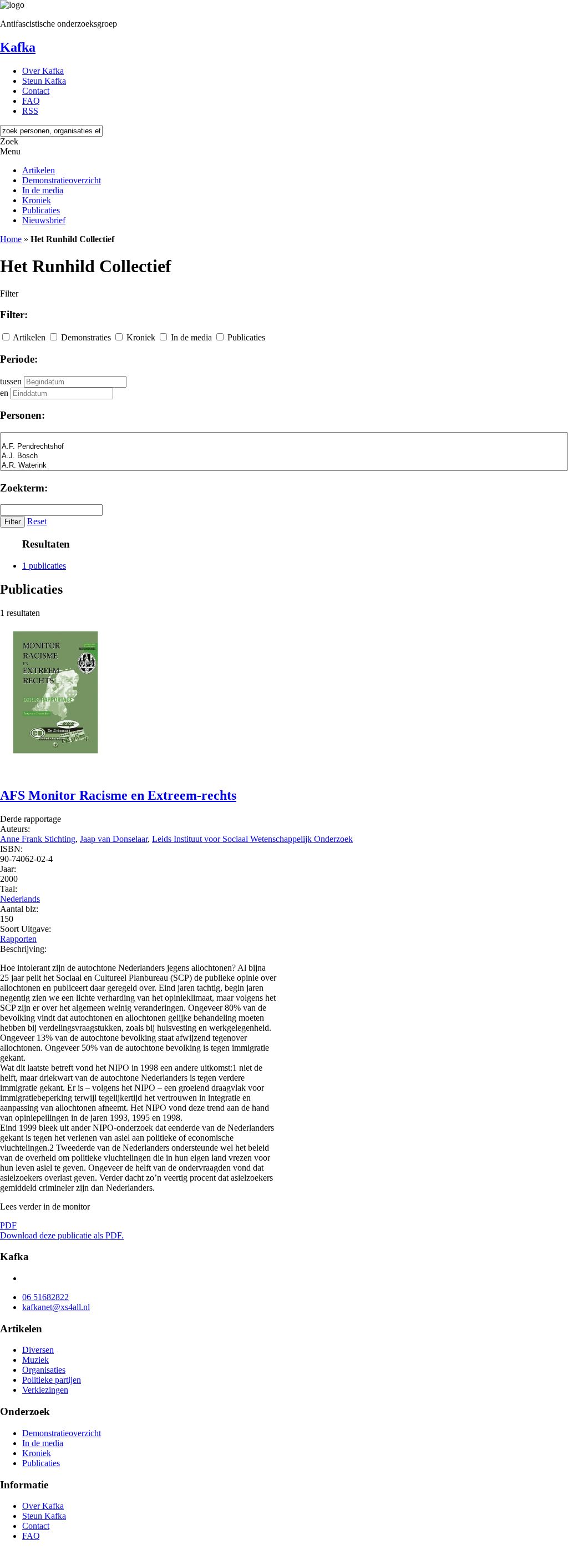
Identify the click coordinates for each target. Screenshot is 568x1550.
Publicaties (41, 210)
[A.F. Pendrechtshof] (284, 447)
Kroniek (36, 200)
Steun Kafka (44, 81)
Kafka (18, 47)
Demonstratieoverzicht (61, 180)
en (4, 393)
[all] (284, 437)
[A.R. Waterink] (284, 465)
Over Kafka (43, 71)
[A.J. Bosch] (284, 456)
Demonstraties (86, 337)
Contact (35, 91)
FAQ (31, 101)
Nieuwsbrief (43, 220)
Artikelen (38, 170)
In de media (42, 190)
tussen (11, 381)
